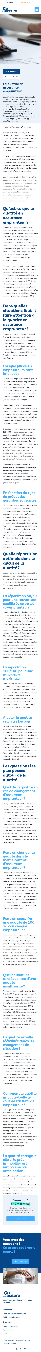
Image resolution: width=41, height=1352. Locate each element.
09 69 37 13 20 (13, 2)
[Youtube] (24, 1348)
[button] (37, 9)
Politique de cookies (10, 1343)
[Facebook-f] (16, 1348)
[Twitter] (20, 1348)
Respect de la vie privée (23, 1340)
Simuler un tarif (20, 1219)
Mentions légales (9, 1340)
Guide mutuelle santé (11, 1317)
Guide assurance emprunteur (14, 1314)
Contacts (6, 1333)
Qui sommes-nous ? (11, 1326)
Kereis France (8, 1330)
